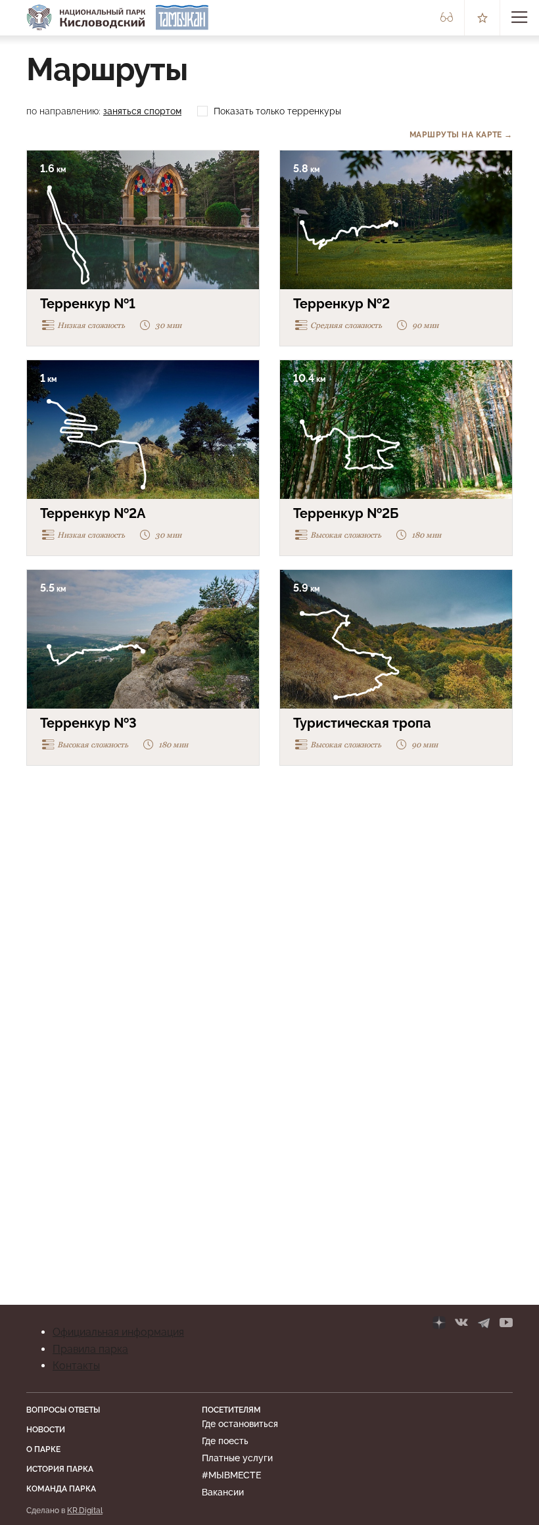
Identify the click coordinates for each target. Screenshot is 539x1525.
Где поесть (225, 1441)
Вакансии (223, 1492)
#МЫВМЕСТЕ (231, 1475)
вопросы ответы (63, 1410)
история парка (59, 1469)
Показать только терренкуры (277, 111)
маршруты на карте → (461, 134)
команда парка (61, 1488)
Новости (45, 1429)
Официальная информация (118, 1332)
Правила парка (90, 1349)
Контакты (76, 1365)
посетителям (231, 1410)
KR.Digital (85, 1510)
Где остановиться (240, 1424)
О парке (43, 1449)
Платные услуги (237, 1458)
